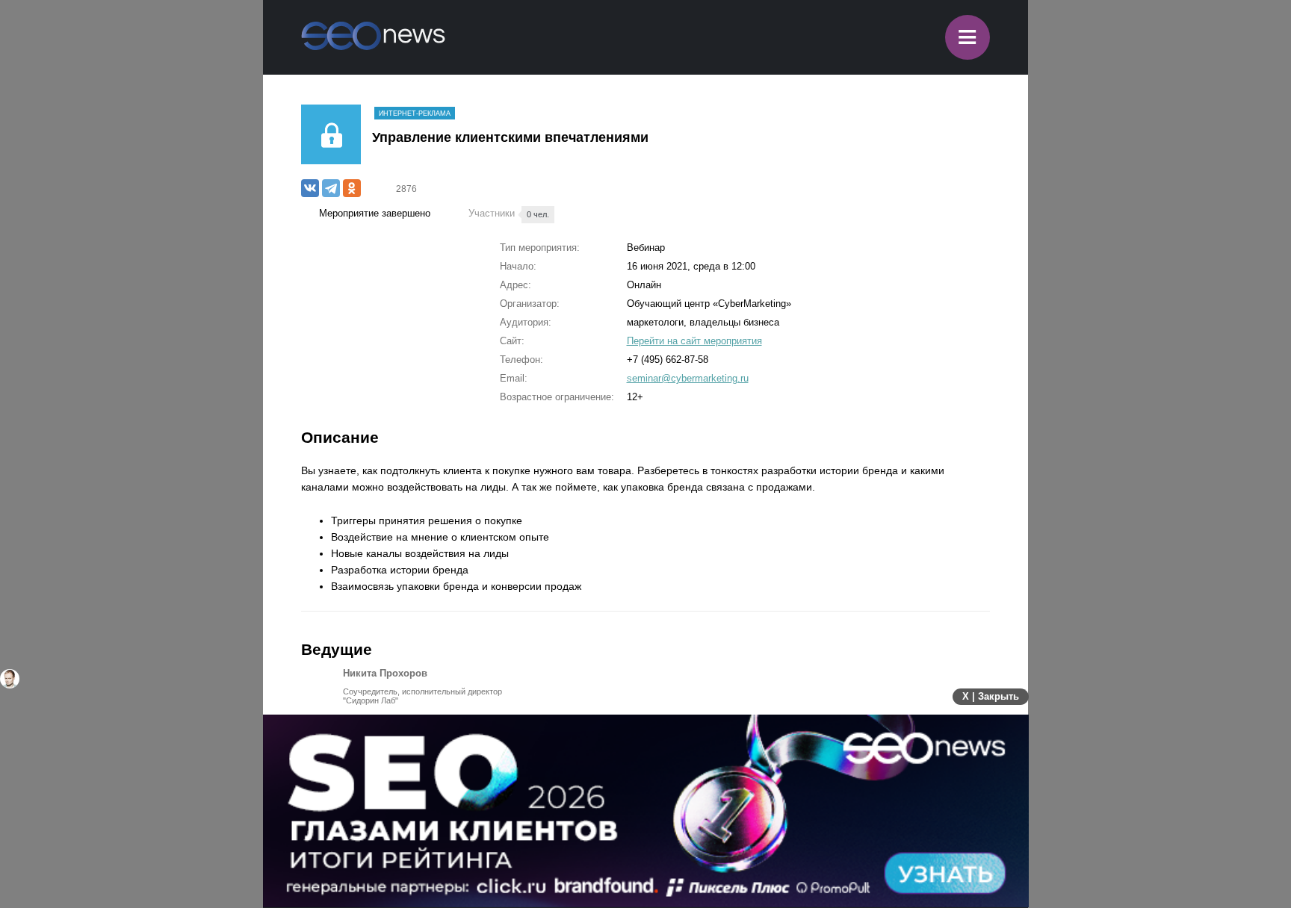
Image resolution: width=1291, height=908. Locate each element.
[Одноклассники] (352, 188)
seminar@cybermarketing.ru (688, 378)
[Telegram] (331, 188)
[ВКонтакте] (310, 188)
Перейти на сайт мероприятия (694, 340)
